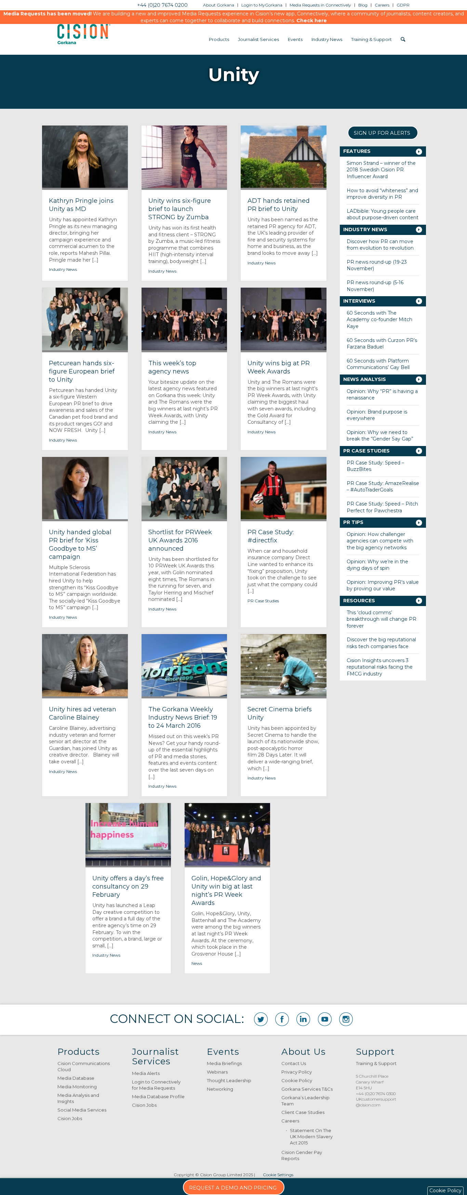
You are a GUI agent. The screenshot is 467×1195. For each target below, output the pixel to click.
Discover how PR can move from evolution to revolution (380, 244)
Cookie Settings (278, 1174)
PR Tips (353, 522)
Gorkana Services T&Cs (307, 1089)
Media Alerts (146, 1073)
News (196, 963)
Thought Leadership (229, 1080)
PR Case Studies (263, 600)
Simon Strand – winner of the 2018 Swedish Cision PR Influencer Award (381, 170)
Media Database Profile (158, 1096)
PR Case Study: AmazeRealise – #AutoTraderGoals (383, 486)
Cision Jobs (69, 1118)
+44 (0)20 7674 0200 (162, 5)
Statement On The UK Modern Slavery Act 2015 (311, 1136)
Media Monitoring (77, 1086)
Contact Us (293, 1063)
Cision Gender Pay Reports (301, 1155)
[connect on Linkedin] (303, 1019)
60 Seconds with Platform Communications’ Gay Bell (378, 364)
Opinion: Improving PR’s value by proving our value (383, 585)
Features (357, 151)
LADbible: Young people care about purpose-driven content (382, 214)
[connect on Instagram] (346, 1019)
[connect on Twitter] (260, 1019)
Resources (359, 601)
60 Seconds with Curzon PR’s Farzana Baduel (382, 343)
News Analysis (364, 379)
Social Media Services (81, 1110)
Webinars (217, 1072)
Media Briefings (224, 1063)
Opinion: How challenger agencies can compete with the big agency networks (380, 541)
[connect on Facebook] (282, 1019)
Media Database (75, 1078)
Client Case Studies (302, 1112)
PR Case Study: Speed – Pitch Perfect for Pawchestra (382, 507)
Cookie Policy (296, 1080)
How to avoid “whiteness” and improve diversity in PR (382, 193)
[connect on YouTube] (324, 1019)
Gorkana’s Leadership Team (305, 1100)
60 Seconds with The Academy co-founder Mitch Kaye (379, 319)
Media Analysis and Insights (78, 1098)
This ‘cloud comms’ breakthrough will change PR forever (381, 619)
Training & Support (376, 1063)
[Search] (403, 39)
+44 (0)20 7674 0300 (376, 1093)
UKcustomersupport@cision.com (376, 1101)
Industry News (63, 269)
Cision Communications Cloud (83, 1066)
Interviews (359, 301)
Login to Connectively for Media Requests (156, 1085)
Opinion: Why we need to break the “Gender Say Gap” (380, 435)
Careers (290, 1121)
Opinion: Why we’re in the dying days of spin (377, 565)
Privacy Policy (296, 1072)
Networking (220, 1089)
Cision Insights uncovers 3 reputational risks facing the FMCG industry (380, 667)
